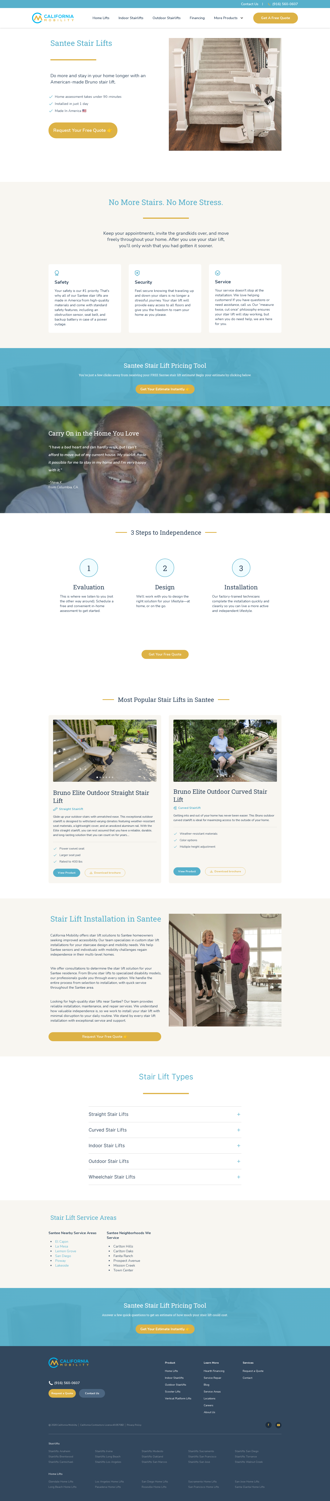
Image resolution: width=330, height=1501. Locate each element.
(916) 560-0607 (285, 4)
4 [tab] (106, 777)
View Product (66, 873)
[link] (268, 1425)
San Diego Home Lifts (155, 1481)
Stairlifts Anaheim (59, 1451)
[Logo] (53, 18)
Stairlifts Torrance (246, 1456)
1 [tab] (97, 777)
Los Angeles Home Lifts (109, 1481)
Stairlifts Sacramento (201, 1451)
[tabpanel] (105, 751)
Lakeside (62, 1265)
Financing (197, 18)
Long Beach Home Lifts (63, 1487)
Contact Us (249, 4)
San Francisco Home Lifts (203, 1487)
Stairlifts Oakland (152, 1456)
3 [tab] (103, 777)
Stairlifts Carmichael (61, 1462)
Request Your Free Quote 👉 (83, 130)
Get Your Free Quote (165, 654)
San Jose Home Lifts (247, 1481)
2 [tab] (100, 777)
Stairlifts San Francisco (202, 1456)
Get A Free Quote (275, 18)
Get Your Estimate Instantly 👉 (165, 389)
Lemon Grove (65, 1251)
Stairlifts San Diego (247, 1451)
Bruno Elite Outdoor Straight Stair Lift (101, 796)
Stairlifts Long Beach (108, 1456)
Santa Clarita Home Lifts (250, 1487)
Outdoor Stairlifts (167, 18)
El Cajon (61, 1241)
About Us (209, 1412)
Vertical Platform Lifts (178, 1398)
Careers (208, 1405)
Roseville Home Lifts (154, 1487)
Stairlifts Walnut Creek (249, 1462)
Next (150, 751)
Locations (209, 1398)
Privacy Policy (134, 1424)
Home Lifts (101, 18)
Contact (247, 1378)
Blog (206, 1385)
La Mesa (61, 1246)
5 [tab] (109, 777)
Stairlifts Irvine (104, 1451)
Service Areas (212, 1391)
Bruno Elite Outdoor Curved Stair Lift (220, 795)
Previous (59, 751)
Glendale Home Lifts (61, 1481)
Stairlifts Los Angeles (108, 1462)
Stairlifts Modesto (152, 1451)
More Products (226, 18)
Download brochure (107, 873)
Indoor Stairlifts (131, 18)
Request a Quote (62, 1393)
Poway (60, 1260)
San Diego (63, 1256)
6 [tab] (112, 777)
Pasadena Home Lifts (108, 1487)
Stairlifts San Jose (199, 1462)
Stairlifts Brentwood (61, 1456)
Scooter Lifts (172, 1391)
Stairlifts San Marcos (154, 1462)
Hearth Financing (214, 1371)
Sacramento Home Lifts (202, 1481)
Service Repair (212, 1378)
